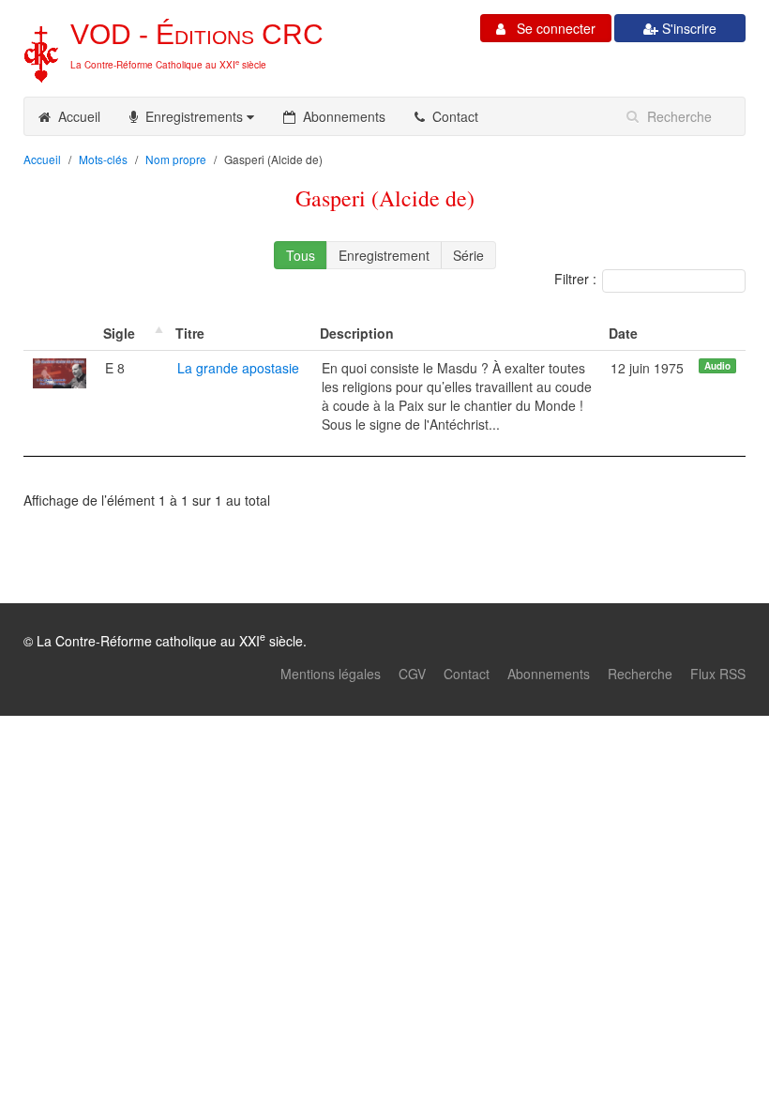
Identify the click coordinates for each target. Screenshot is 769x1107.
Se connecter (550, 28)
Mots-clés (103, 159)
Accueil (75, 116)
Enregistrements (192, 116)
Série (468, 255)
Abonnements (340, 116)
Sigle (119, 333)
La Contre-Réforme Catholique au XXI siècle (168, 64)
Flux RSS (718, 673)
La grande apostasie (238, 367)
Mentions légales (330, 673)
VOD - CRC (197, 34)
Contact (451, 116)
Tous (300, 255)
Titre (189, 333)
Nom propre (175, 159)
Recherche (640, 673)
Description (357, 333)
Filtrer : (575, 278)
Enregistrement (384, 255)
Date (623, 333)
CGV (412, 673)
